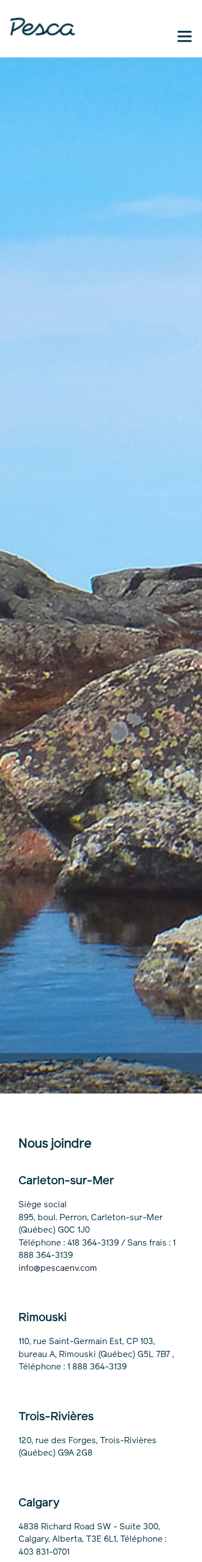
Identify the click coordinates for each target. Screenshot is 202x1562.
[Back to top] (185, 1545)
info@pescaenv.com (58, 1268)
